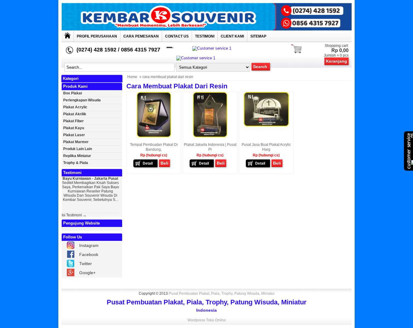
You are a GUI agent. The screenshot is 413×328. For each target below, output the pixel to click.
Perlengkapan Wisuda (82, 100)
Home (132, 77)
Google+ (87, 272)
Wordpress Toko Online (206, 320)
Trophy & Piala (75, 163)
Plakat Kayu (73, 128)
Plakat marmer (76, 142)
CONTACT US (177, 36)
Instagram (89, 245)
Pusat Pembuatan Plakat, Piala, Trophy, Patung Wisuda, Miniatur (222, 293)
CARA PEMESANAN (141, 36)
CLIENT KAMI (232, 36)
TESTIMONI (204, 36)
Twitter (85, 263)
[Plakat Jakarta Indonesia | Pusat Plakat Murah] (210, 136)
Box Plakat (72, 93)
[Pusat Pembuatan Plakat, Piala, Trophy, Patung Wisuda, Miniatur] (206, 29)
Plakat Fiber (73, 121)
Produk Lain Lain (77, 149)
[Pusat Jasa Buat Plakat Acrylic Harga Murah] (266, 125)
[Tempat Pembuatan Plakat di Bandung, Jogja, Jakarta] (154, 136)
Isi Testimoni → (74, 215)
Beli (164, 163)
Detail (148, 163)
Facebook (88, 254)
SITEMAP (258, 36)
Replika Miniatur (77, 156)
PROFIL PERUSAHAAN (97, 36)
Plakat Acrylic (75, 107)
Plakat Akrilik (74, 114)
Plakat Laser (74, 135)
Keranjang (336, 61)
